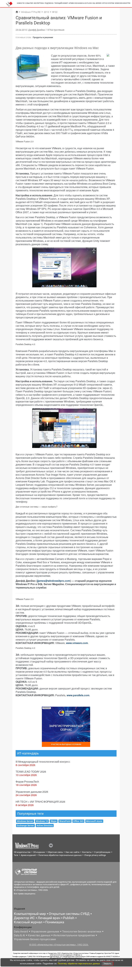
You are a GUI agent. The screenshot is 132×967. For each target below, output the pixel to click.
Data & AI (19, 935)
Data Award (21, 931)
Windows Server (25, 821)
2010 (46, 12)
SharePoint (65, 821)
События (29, 3)
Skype (54, 821)
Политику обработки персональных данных (79, 963)
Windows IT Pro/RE (31, 12)
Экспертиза (38, 3)
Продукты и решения (43, 37)
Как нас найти (73, 852)
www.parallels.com (78, 695)
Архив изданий (28, 855)
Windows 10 (42, 821)
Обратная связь (55, 852)
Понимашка (54, 922)
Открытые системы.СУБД (69, 914)
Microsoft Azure (94, 821)
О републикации (102, 852)
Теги (16, 855)
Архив (71, 3)
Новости (20, 3)
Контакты (87, 852)
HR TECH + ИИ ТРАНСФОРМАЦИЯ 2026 (40, 801)
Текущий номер (61, 3)
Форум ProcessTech (27, 781)
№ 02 (54, 12)
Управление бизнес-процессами (35, 939)
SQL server (96, 3)
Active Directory (45, 825)
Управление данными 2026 (32, 792)
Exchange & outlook (83, 3)
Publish (68, 918)
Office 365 (78, 821)
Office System (108, 3)
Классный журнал (28, 922)
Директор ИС (24, 918)
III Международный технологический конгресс (43, 761)
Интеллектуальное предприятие (74, 935)
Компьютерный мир (30, 914)
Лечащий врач (49, 918)
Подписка (49, 3)
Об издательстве (22, 852)
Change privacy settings (95, 855)
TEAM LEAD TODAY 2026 (31, 771)
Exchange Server (25, 825)
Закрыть (107, 963)
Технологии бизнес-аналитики (81, 931)
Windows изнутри (122, 3)
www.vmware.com (77, 643)
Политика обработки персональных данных (60, 855)
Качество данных (39, 935)
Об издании (39, 852)
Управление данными (45, 931)
